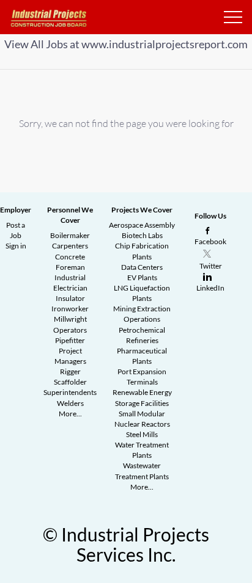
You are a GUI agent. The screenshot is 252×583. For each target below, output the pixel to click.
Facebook (210, 241)
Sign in (16, 245)
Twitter (210, 265)
